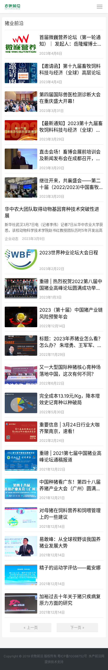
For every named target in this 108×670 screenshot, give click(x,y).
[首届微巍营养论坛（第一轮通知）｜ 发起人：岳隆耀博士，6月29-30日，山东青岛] (21, 44)
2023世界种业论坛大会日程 (68, 252)
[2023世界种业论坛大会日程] (21, 259)
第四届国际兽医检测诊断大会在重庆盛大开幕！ (70, 98)
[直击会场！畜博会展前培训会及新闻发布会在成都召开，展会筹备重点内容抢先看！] (21, 159)
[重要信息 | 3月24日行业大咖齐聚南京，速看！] (21, 431)
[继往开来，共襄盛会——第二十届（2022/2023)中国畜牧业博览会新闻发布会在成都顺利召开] (21, 187)
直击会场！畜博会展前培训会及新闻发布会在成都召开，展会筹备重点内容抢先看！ (70, 155)
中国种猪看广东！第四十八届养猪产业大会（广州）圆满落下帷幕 (70, 485)
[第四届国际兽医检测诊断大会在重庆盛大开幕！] (21, 101)
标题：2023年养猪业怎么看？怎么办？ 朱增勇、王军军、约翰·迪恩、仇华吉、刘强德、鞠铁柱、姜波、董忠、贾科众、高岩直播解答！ (71, 342)
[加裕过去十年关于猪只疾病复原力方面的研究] (21, 603)
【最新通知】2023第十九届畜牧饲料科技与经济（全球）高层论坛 (71, 127)
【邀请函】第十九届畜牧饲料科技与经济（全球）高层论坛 (70, 69)
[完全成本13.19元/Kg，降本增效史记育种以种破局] (21, 403)
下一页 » (77, 627)
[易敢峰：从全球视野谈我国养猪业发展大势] (21, 546)
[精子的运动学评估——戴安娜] (21, 574)
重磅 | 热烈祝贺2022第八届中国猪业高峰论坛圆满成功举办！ (70, 285)
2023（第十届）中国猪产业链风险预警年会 (71, 313)
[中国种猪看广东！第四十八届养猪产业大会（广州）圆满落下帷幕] (21, 489)
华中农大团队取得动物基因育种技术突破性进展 (52, 212)
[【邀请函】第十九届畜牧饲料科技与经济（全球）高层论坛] (21, 73)
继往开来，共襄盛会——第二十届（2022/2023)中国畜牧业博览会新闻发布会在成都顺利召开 (70, 184)
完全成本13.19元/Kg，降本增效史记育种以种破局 (69, 399)
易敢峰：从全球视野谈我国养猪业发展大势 (70, 542)
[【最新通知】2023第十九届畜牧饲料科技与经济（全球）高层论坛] (21, 130)
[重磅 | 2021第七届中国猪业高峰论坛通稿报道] (21, 460)
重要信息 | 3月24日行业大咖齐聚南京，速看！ (69, 428)
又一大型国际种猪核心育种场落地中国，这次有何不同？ (70, 370)
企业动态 (11, 238)
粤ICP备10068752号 (72, 656)
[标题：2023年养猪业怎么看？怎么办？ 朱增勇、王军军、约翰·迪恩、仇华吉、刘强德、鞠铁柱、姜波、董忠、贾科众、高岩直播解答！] (21, 345)
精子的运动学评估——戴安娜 (70, 568)
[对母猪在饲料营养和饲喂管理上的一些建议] (21, 517)
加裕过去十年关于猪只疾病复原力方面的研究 (70, 600)
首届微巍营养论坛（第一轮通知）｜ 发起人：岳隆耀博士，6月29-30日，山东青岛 (70, 41)
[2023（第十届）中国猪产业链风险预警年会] (21, 317)
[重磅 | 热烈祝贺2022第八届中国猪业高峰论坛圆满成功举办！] (21, 288)
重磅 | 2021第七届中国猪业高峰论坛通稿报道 (70, 456)
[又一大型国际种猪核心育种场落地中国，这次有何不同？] (21, 374)
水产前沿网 (96, 656)
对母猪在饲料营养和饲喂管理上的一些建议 (70, 514)
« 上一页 (31, 627)
